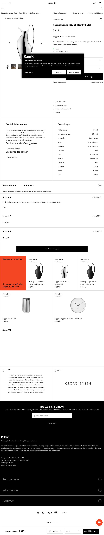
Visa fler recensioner (52, 249)
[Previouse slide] (9, 44)
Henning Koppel (92, 142)
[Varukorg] (100, 3)
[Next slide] (41, 44)
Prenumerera (52, 423)
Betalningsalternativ (59, 82)
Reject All (58, 72)
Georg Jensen (93, 138)
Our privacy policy (33, 67)
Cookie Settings (29, 72)
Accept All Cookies (74, 72)
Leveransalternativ (97, 82)
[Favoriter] (94, 3)
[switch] (52, 185)
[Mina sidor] (10, 3)
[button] (55, 531)
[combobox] (55, 531)
